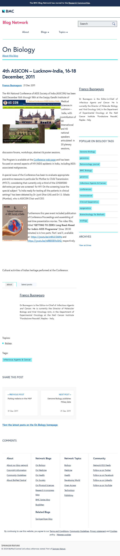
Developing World (72, 480)
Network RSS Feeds (102, 465)
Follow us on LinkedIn (102, 480)
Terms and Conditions (59, 531)
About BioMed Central (16, 480)
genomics (84, 158)
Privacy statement (98, 531)
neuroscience (86, 196)
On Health (40, 475)
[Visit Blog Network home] (15, 23)
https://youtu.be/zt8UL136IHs (46, 237)
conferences (85, 189)
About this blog (10, 56)
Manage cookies (64, 535)
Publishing (68, 495)
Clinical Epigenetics (89, 202)
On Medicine (41, 470)
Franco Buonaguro (32, 295)
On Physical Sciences (45, 485)
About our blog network (17, 465)
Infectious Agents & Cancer (17, 360)
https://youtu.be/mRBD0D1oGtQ (44, 241)
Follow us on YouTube (102, 485)
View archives (85, 245)
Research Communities (79, 3)
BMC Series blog (43, 500)
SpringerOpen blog (44, 519)
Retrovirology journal (89, 164)
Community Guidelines (16, 475)
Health (67, 475)
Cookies (113, 531)
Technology (69, 490)
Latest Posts (27, 284)
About (25, 32)
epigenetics (85, 208)
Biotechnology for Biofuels (92, 215)
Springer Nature (58, 549)
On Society (40, 480)
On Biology (18, 49)
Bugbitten (40, 505)
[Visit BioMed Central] (8, 12)
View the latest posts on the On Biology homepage (30, 425)
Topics (62, 32)
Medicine (68, 470)
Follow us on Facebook (103, 475)
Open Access (70, 485)
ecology (83, 221)
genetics (84, 177)
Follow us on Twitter (102, 470)
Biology (8, 343)
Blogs (44, 32)
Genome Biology (87, 152)
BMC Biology (86, 171)
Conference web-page (45, 160)
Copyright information (16, 470)
